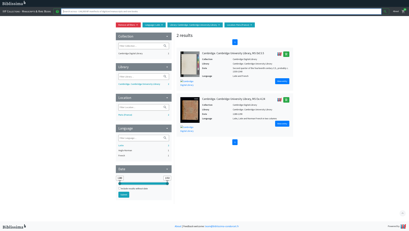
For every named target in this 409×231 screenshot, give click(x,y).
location (143, 98)
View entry (282, 81)
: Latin (154, 24)
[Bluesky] (158, 3)
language (143, 128)
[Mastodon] (163, 3)
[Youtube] (168, 3)
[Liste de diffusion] (148, 3)
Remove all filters (128, 24)
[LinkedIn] (153, 3)
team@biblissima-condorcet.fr (222, 226)
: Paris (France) (239, 24)
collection (143, 36)
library (143, 67)
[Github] (173, 3)
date (143, 169)
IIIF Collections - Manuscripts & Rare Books (27, 11)
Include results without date (134, 188)
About (396, 11)
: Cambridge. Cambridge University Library (195, 24)
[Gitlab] (178, 3)
